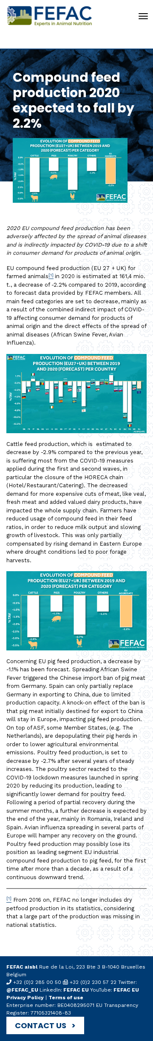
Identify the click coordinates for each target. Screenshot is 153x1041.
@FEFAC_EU (23, 990)
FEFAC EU (76, 990)
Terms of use (65, 998)
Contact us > (45, 1025)
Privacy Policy (25, 998)
